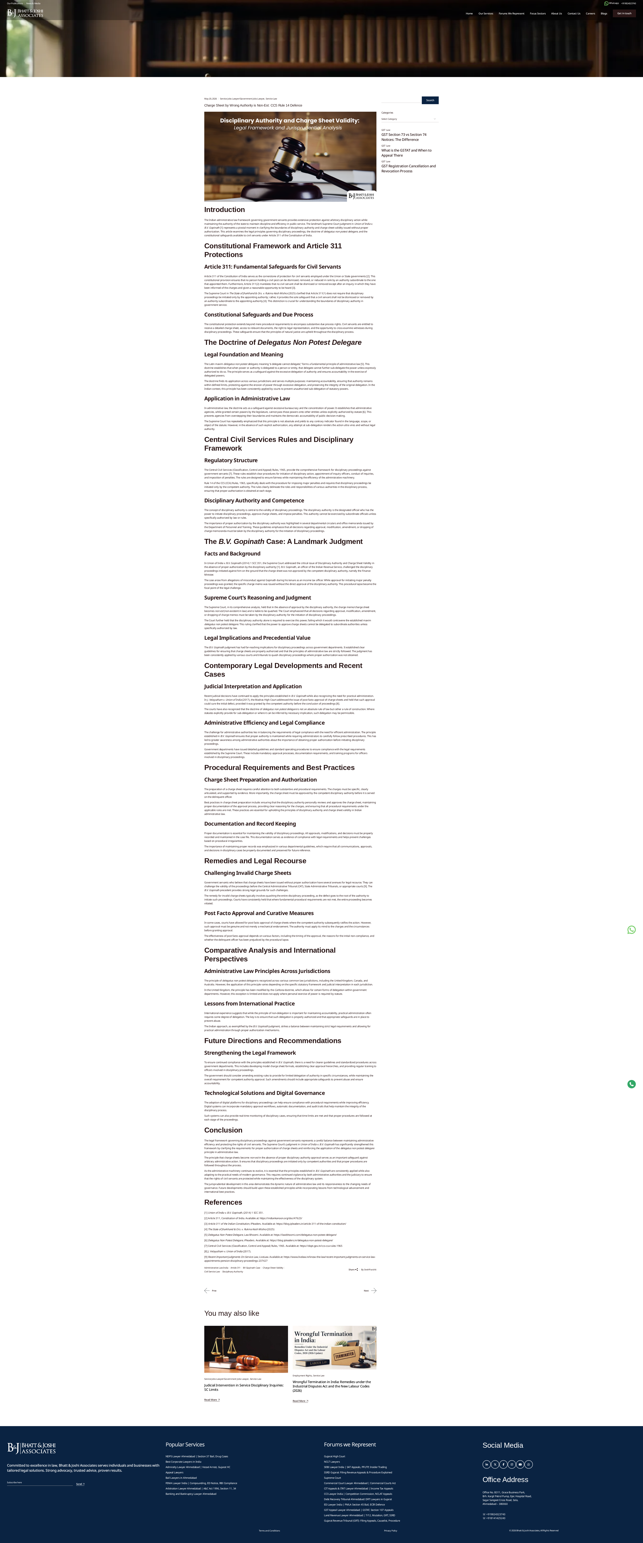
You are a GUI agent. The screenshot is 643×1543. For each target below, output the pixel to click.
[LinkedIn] (487, 1464)
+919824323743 (628, 3)
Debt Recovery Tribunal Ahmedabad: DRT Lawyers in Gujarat (358, 1499)
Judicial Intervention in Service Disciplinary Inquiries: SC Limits (244, 1387)
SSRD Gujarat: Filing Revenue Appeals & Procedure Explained (358, 1472)
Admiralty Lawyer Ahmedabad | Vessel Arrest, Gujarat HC (198, 1467)
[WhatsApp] (528, 1464)
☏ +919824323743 (494, 1514)
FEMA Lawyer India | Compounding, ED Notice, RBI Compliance (201, 1483)
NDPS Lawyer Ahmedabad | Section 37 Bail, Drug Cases (197, 1456)
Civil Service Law (212, 1271)
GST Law (385, 130)
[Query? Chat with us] (606, 3)
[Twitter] (495, 1464)
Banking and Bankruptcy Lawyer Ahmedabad (191, 1493)
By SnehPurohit (368, 1269)
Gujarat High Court (334, 1456)
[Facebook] (503, 1464)
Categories (387, 112)
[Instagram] (512, 1464)
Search (430, 100)
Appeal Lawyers (175, 1472)
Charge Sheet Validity (273, 1267)
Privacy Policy (390, 1530)
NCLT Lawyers (332, 1461)
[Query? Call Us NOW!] (631, 1084)
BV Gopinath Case (251, 1267)
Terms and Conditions (269, 1530)
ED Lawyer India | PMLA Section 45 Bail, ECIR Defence (354, 1504)
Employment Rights (302, 1375)
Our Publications (15, 3)
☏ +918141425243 (494, 1518)
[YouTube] (520, 1464)
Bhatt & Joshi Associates (528, 1530)
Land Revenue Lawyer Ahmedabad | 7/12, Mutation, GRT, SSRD (359, 1515)
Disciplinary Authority (232, 1271)
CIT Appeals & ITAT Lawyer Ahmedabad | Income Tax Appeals (358, 1488)
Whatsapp (614, 3)
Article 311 (235, 1267)
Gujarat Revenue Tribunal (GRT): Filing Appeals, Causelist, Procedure (362, 1520)
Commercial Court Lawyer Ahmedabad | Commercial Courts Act (360, 1483)
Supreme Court (332, 1477)
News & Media (33, 3)
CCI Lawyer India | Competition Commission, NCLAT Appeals (358, 1493)
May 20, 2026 (210, 98)
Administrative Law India (216, 1267)
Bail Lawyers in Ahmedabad (181, 1477)
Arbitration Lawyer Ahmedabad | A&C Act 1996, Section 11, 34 (201, 1488)
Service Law (271, 98)
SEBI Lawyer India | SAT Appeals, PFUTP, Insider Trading (355, 1467)
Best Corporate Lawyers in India (183, 1461)
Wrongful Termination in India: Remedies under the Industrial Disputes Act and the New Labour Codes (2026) (332, 1386)
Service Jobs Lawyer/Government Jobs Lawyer (239, 48)
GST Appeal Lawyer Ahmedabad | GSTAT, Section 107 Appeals (358, 1510)
